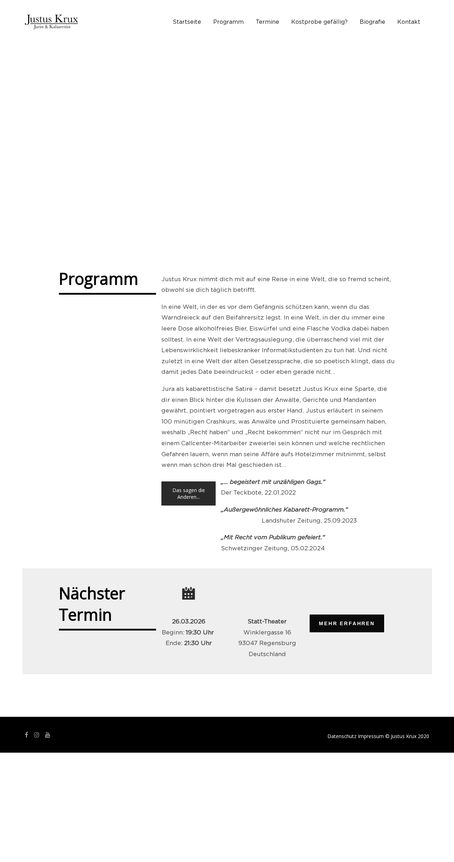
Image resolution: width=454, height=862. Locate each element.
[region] (227, 140)
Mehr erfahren (347, 623)
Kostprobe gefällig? (319, 22)
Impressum (371, 736)
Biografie (372, 22)
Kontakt (408, 22)
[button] (35, 140)
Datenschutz (341, 736)
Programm (228, 22)
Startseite (187, 22)
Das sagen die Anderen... (188, 493)
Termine (267, 22)
